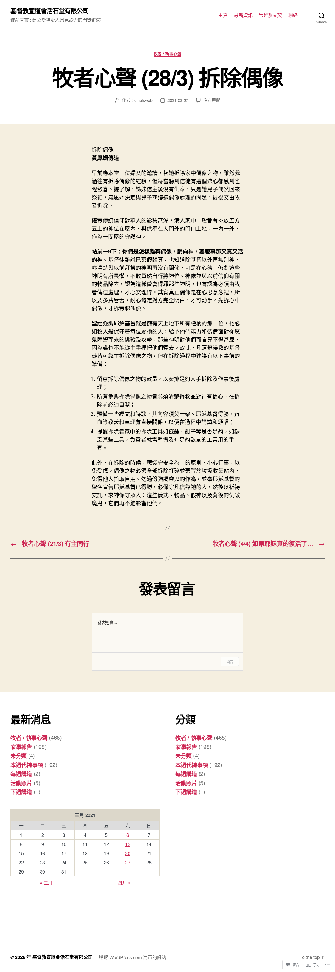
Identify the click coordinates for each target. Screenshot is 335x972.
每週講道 (21, 773)
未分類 (18, 755)
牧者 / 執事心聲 (168, 54)
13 (127, 844)
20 (127, 853)
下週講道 (21, 792)
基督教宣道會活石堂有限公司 (49, 10)
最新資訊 (243, 15)
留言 (229, 661)
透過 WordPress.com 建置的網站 (132, 957)
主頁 (222, 15)
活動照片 (21, 783)
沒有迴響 (211, 100)
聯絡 (293, 15)
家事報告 (21, 746)
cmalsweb (143, 100)
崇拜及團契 (270, 15)
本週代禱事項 (26, 765)
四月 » (124, 882)
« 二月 (46, 882)
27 (127, 862)
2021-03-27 (178, 100)
